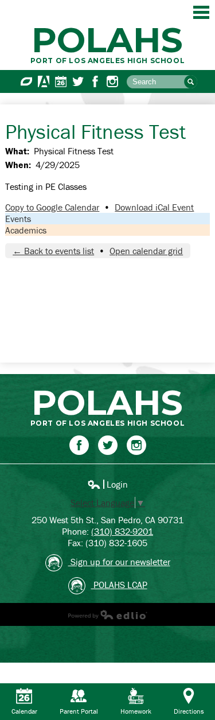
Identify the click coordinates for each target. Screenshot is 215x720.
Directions (189, 711)
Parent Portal (79, 711)
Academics (25, 230)
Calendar (61, 81)
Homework (135, 711)
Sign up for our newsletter (119, 561)
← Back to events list (53, 250)
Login (107, 484)
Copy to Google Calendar (52, 207)
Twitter (78, 81)
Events (18, 218)
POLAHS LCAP (119, 584)
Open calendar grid (146, 250)
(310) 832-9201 (122, 531)
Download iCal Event (154, 207)
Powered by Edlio (108, 614)
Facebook (95, 81)
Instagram (112, 81)
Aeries (43, 81)
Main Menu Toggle (201, 12)
